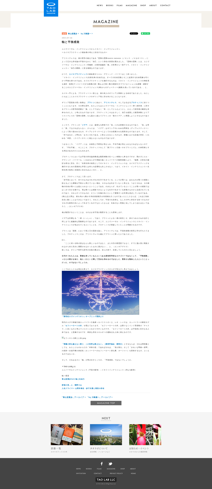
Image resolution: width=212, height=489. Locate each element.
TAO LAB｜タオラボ (51, 8)
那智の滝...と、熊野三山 (72, 385)
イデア (84, 125)
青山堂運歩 (72, 34)
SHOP (143, 6)
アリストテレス (110, 102)
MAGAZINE (131, 6)
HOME (133, 473)
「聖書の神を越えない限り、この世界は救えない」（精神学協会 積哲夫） (93, 344)
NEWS (100, 6)
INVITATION (81, 473)
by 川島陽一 (86, 34)
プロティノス (136, 102)
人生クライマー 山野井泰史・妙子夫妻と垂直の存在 (83, 388)
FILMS (120, 6)
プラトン (91, 102)
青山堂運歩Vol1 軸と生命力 (73, 379)
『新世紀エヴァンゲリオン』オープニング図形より (83, 316)
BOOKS (109, 6)
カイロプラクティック (78, 74)
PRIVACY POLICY (116, 473)
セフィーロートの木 (73, 325)
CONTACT (165, 6)
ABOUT (153, 6)
